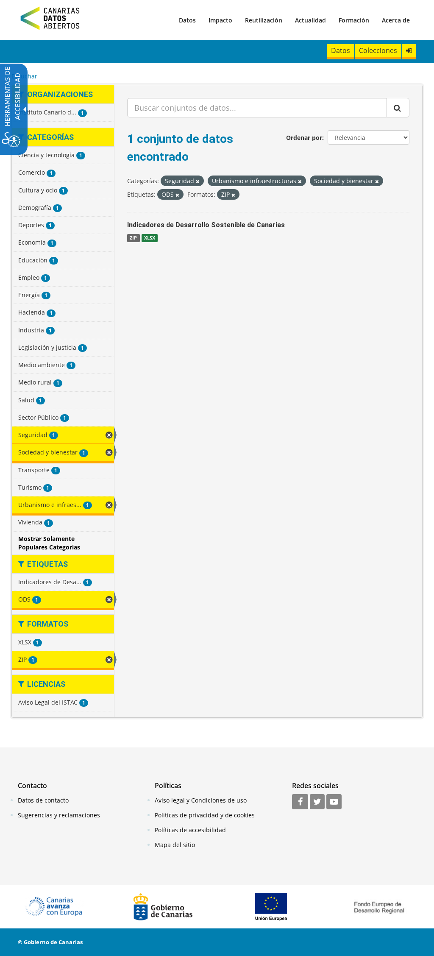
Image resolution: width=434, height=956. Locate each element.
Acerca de (396, 20)
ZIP (133, 238)
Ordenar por (304, 138)
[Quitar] (198, 181)
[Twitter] (317, 802)
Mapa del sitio (175, 845)
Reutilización (263, 20)
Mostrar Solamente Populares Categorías (49, 543)
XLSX (149, 238)
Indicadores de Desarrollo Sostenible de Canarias (206, 225)
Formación (354, 20)
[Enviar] (398, 107)
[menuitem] (187, 20)
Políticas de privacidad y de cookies (205, 815)
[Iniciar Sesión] (409, 50)
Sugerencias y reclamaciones (59, 815)
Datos (187, 20)
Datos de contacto (43, 800)
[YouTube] (334, 802)
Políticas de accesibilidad (190, 830)
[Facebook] (300, 802)
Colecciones (378, 50)
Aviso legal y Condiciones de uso (201, 800)
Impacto (220, 20)
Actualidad (310, 20)
